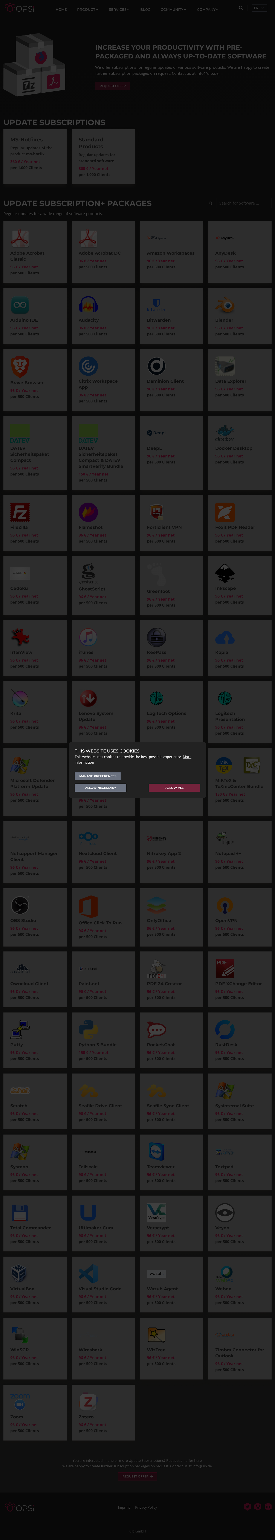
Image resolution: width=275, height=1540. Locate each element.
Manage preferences (97, 776)
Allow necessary (100, 788)
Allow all (174, 788)
